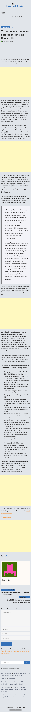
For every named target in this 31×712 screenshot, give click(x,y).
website (3, 679)
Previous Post (9, 590)
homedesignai (5, 687)
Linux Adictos (6, 27)
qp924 (3, 695)
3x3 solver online (6, 682)
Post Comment (6, 644)
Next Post (23, 597)
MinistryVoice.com (17, 709)
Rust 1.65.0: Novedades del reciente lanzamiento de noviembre (18, 601)
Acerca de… (12, 679)
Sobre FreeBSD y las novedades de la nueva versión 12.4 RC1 (15, 594)
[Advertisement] (15, 82)
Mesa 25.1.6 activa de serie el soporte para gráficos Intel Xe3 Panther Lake (14, 689)
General (8, 556)
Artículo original (6, 517)
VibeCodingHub (6, 673)
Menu (3, 13)
